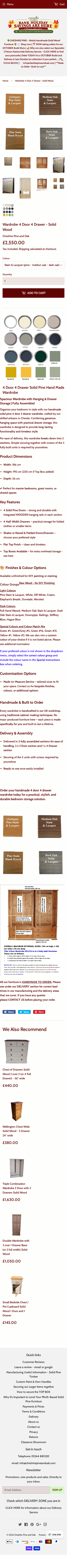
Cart (61, 4)
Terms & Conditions (33, 1411)
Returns (33, 1437)
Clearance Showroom (33, 1442)
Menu (10, 4)
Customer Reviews (33, 1362)
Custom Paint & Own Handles (33, 1381)
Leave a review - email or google (33, 1367)
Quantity (7, 274)
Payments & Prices (33, 1406)
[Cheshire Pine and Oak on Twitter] (20, 1524)
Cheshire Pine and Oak (25, 1534)
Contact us (33, 1426)
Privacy (33, 1432)
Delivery (33, 1416)
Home (5, 80)
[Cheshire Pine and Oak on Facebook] (26, 1524)
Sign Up (57, 1489)
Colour (6, 258)
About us (33, 1421)
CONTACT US (16, 999)
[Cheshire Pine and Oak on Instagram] (45, 1524)
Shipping (24, 249)
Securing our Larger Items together (33, 1386)
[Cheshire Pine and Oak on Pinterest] (32, 1524)
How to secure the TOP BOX (33, 1392)
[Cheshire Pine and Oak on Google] (38, 1524)
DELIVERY (23, 986)
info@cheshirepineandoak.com (37, 1463)
